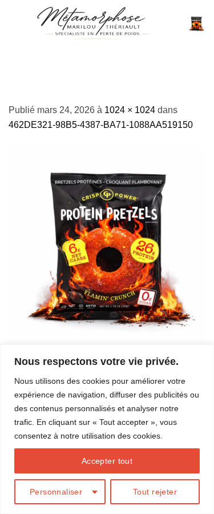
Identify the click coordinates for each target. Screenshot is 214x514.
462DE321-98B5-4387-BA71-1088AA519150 (101, 125)
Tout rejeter (155, 491)
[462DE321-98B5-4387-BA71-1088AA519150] (107, 243)
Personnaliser (56, 491)
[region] (107, 429)
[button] (196, 23)
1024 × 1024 (129, 110)
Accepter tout (107, 460)
